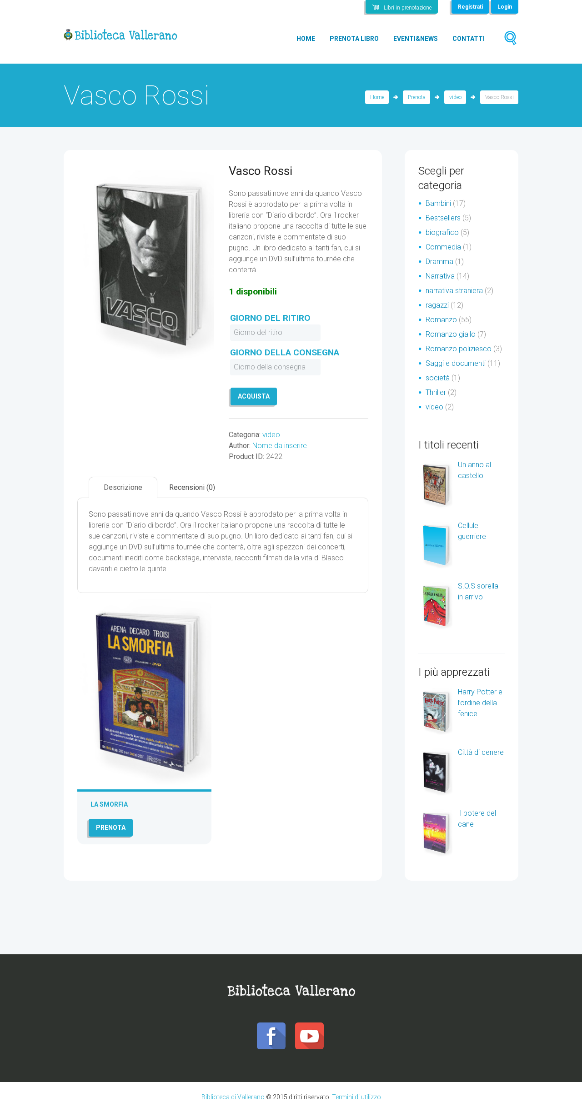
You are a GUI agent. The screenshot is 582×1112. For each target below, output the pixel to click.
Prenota (417, 97)
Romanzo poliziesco (459, 348)
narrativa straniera (454, 290)
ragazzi (437, 305)
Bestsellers (443, 218)
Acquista (254, 396)
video (455, 97)
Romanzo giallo (451, 334)
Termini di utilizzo (356, 1097)
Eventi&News (415, 38)
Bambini (438, 203)
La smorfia (109, 804)
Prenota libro (354, 38)
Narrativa (440, 276)
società (438, 378)
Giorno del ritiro (270, 318)
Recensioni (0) (192, 487)
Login (504, 7)
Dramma (439, 261)
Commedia (443, 247)
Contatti (468, 38)
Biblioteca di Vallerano (233, 1097)
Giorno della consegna (284, 352)
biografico (442, 232)
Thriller (436, 392)
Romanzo (441, 319)
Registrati (470, 7)
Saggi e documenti (456, 363)
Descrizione (123, 487)
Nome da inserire (279, 445)
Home (305, 38)
